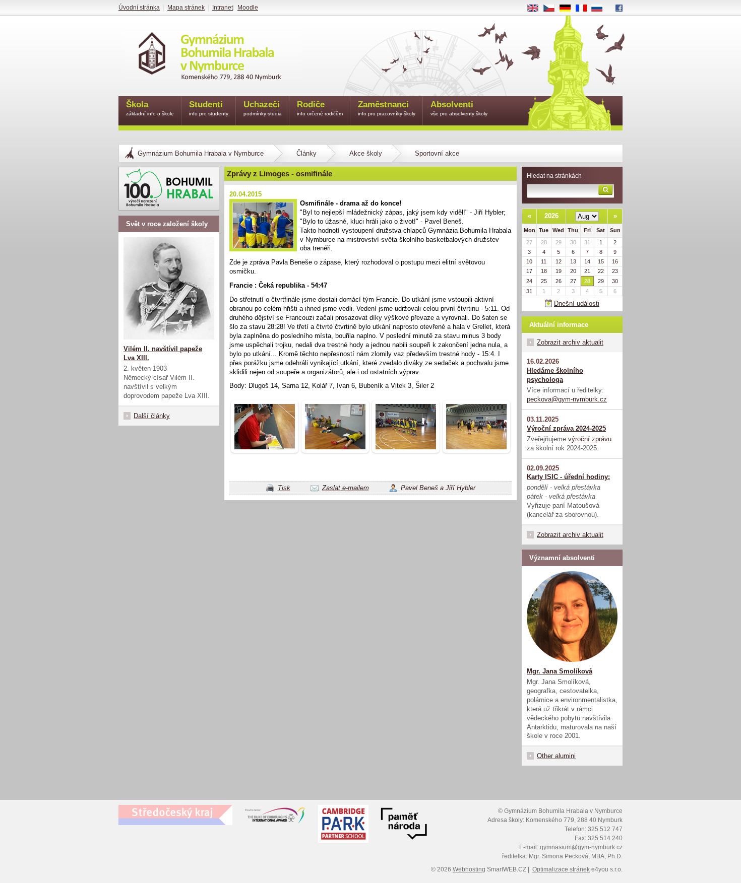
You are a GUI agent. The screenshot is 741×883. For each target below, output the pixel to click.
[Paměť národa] (343, 825)
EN (536, 9)
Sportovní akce (437, 153)
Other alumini (556, 756)
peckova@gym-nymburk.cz (567, 399)
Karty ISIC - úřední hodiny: (568, 477)
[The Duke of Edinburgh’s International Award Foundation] (275, 817)
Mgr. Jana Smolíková (559, 671)
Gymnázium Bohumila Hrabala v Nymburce (201, 153)
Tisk (284, 488)
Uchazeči (262, 108)
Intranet (222, 8)
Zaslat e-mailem (345, 488)
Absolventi (458, 108)
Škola (150, 108)
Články (306, 153)
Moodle (247, 8)
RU (600, 9)
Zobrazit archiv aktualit (570, 342)
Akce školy (365, 153)
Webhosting (469, 869)
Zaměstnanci (386, 108)
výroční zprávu (589, 439)
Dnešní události (576, 303)
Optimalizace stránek (561, 869)
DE (569, 9)
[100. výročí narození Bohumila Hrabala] (168, 189)
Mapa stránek (186, 8)
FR (585, 9)
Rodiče (320, 108)
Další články (152, 416)
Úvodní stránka (139, 8)
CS (552, 9)
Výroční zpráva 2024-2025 (566, 428)
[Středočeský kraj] (175, 815)
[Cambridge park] (404, 825)
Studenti (208, 108)
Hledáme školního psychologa (555, 375)
